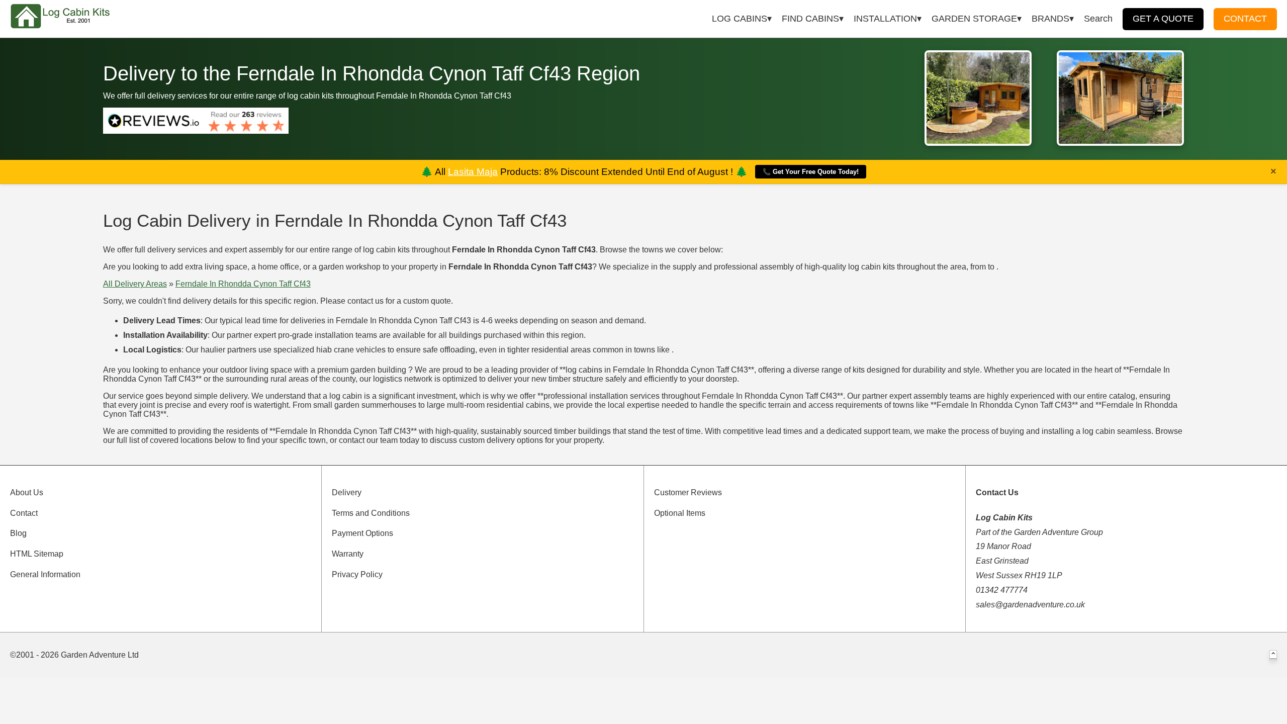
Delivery (346, 492)
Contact (24, 513)
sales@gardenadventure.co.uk (1030, 604)
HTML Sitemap (36, 554)
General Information (45, 574)
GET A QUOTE (1163, 19)
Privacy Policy (357, 574)
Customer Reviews (688, 492)
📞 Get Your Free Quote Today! (811, 171)
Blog (18, 533)
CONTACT (1245, 19)
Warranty (347, 554)
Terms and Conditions (371, 513)
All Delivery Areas (135, 284)
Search (1098, 19)
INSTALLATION (885, 19)
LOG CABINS (739, 19)
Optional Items (679, 513)
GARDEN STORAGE (974, 19)
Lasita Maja (473, 171)
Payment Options (362, 533)
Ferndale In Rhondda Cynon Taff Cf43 (243, 284)
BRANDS (1050, 19)
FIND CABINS (810, 19)
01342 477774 (1002, 590)
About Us (26, 492)
